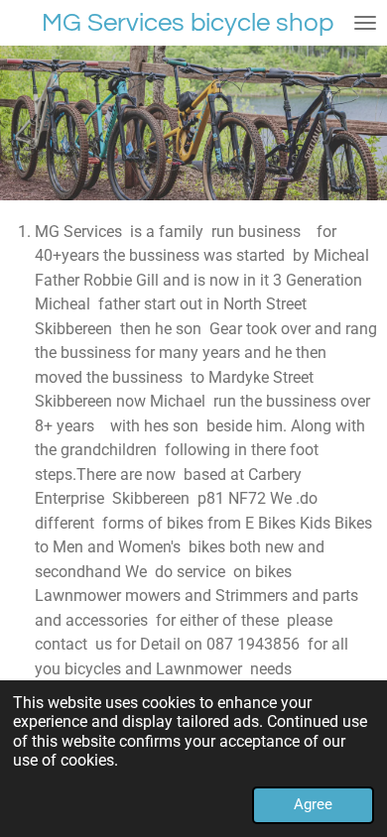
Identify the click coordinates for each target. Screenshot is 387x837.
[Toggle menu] (365, 23)
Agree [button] (313, 804)
